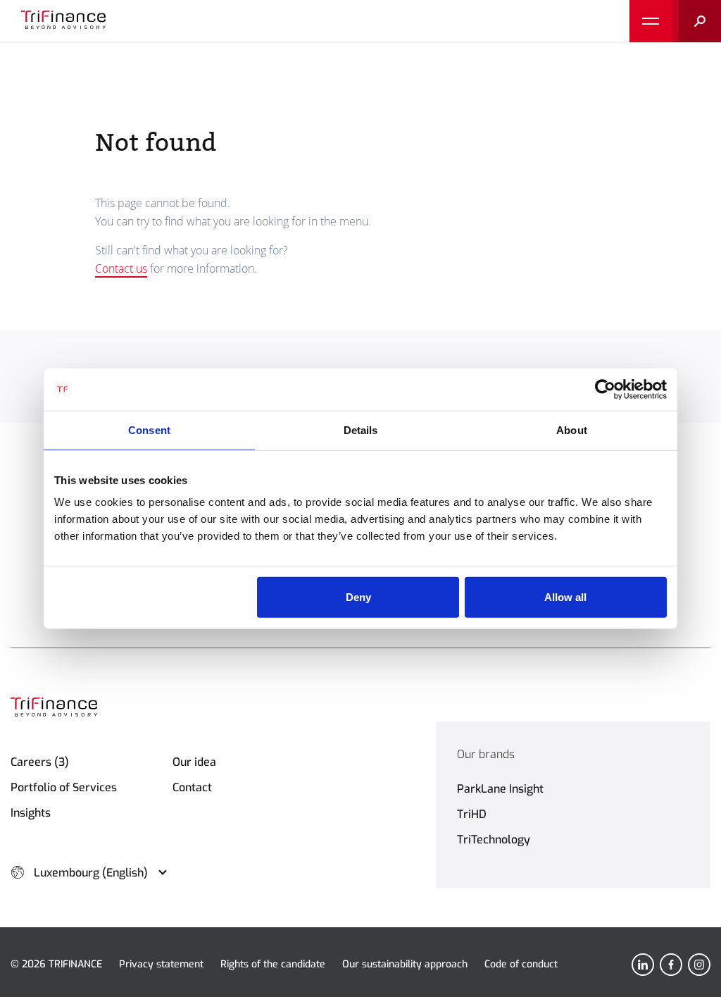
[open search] (696, 21)
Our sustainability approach (405, 964)
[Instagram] (699, 964)
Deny (358, 597)
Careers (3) (40, 762)
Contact (192, 787)
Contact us (121, 268)
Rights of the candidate (272, 964)
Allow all (565, 597)
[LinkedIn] (643, 964)
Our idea (194, 762)
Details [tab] (361, 429)
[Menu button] (650, 21)
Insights (31, 812)
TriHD (472, 814)
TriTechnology (493, 839)
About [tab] (571, 429)
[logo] (63, 21)
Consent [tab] (149, 429)
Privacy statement (161, 964)
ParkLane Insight (500, 788)
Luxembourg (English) (91, 872)
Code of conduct (521, 964)
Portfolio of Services (64, 787)
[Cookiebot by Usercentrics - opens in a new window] (605, 389)
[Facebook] (671, 964)
